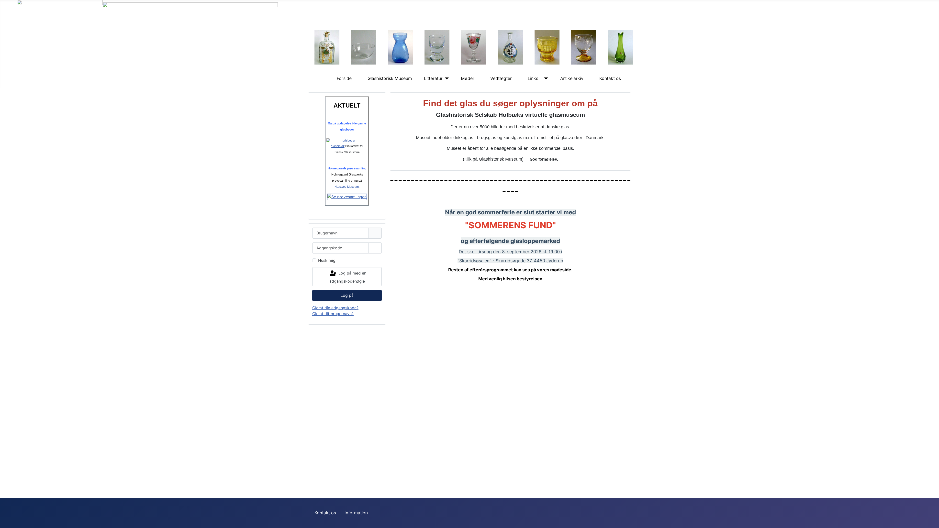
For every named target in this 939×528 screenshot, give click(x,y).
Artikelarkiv (571, 78)
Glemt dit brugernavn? (333, 313)
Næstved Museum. (347, 186)
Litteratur (433, 78)
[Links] (545, 78)
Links (533, 78)
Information (356, 512)
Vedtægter (501, 78)
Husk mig (326, 260)
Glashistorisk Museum (390, 78)
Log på (347, 295)
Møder (467, 78)
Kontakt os (610, 78)
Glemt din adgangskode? (335, 307)
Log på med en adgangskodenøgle (347, 277)
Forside (344, 78)
